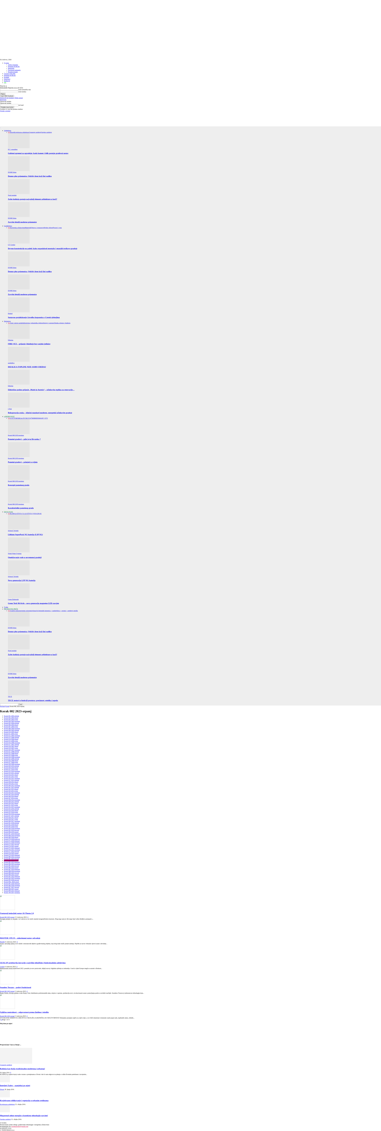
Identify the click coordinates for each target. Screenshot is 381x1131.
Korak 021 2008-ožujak (11, 752)
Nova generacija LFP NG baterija (21, 580)
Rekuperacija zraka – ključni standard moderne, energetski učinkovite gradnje (40, 413)
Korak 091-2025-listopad (12, 876)
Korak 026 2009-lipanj (11, 760)
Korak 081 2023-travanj (11, 859)
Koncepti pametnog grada (18, 485)
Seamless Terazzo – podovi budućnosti (15, 987)
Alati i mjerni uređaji (16, 323)
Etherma (10, 340)
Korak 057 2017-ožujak (11, 816)
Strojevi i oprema (48, 323)
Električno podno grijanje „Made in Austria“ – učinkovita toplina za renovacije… (41, 390)
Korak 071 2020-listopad (12, 841)
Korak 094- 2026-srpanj (11, 882)
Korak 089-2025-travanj (11, 873)
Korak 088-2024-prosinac (12, 871)
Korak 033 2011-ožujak (11, 773)
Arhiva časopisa (13, 65)
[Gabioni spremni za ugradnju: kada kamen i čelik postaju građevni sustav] (19, 147)
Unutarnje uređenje (35, 132)
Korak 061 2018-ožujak (11, 823)
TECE (10, 696)
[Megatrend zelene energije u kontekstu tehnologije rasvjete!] (5, 1112)
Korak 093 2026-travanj (11, 880)
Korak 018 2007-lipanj (11, 746)
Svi (9, 132)
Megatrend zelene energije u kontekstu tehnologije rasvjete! (24, 1116)
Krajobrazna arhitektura (21, 132)
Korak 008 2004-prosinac (12, 728)
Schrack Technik (13, 531)
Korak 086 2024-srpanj (11, 867)
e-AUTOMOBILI (15, 418)
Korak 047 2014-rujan (11, 798)
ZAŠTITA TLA (20, 513)
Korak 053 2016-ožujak (11, 809)
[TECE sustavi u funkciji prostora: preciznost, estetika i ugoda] (19, 695)
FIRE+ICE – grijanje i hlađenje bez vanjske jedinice (29, 344)
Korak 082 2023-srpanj (11, 860)
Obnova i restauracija (37, 228)
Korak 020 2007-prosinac (12, 750)
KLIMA (12, 513)
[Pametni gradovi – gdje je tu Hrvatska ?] (19, 433)
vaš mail (21, 105)
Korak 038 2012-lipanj (11, 782)
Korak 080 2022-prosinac (12, 857)
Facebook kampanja (14, 70)
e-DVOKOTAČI (26, 418)
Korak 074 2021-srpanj (11, 846)
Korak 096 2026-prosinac (12, 885)
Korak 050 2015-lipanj (11, 803)
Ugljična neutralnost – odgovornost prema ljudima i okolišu (24, 1012)
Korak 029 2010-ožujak (11, 766)
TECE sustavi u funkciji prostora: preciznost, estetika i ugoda (33, 700)
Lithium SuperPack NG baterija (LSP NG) (25, 534)
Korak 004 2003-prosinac (12, 721)
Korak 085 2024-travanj (11, 866)
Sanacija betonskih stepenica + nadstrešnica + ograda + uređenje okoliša (55, 611)
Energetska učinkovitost (17, 228)
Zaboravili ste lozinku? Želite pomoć (11, 98)
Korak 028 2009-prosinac (12, 764)
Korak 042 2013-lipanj (11, 789)
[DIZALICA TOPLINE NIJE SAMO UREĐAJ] (19, 361)
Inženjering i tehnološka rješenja (33, 323)
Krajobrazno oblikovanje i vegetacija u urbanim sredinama (24, 1100)
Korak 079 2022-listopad (12, 855)
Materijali (28, 228)
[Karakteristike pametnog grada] (19, 502)
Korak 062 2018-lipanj (11, 825)
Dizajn (12, 132)
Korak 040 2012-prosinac (12, 785)
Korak (7, 706)
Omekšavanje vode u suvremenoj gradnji (24, 557)
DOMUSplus (12, 172)
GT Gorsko (11, 245)
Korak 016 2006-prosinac (12, 743)
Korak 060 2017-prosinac (12, 821)
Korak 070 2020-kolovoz (12, 839)
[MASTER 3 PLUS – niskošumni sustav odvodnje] (7, 934)
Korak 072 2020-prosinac (12, 842)
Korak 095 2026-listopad (12, 884)
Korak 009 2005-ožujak (11, 730)
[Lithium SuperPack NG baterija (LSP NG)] (19, 529)
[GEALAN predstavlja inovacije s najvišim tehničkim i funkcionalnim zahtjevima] (7, 959)
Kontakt (6, 77)
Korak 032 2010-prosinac (12, 771)
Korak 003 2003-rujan (11, 719)
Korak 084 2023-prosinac (12, 864)
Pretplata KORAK (14, 66)
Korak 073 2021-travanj (11, 844)
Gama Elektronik (13, 599)
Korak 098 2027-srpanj (11, 889)
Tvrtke (6, 607)
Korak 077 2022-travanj (11, 851)
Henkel (10, 313)
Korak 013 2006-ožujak (11, 737)
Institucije (7, 81)
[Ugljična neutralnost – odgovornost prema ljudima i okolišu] (7, 1008)
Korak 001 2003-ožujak (11, 716)
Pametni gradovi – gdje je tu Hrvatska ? (24, 439)
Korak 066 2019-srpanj (11, 832)
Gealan (2, 966)
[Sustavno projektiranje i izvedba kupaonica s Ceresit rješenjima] (19, 312)
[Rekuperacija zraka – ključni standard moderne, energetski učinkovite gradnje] (19, 407)
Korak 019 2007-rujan (11, 748)
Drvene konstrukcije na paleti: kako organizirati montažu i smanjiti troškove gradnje (42, 248)
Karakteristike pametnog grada (21, 508)
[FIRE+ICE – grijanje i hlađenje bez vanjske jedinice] (19, 338)
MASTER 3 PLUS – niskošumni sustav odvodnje (20, 938)
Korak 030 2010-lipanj (11, 768)
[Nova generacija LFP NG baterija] (19, 575)
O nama (6, 63)
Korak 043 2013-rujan (11, 791)
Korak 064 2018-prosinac (12, 828)
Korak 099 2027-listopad (12, 891)
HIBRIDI (35, 418)
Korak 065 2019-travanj (11, 830)
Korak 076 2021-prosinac (12, 850)
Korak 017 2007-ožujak (11, 744)
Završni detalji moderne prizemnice (22, 222)
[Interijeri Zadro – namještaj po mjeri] (5, 1082)
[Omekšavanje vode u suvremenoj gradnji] (19, 552)
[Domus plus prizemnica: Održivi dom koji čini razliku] (19, 170)
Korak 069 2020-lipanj (11, 837)
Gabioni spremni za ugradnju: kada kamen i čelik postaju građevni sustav (38, 153)
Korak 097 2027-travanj (11, 887)
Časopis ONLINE (9, 74)
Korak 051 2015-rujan (11, 805)
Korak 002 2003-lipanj (11, 718)
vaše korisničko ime (24, 89)
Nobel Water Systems (14, 553)
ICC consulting (12, 149)
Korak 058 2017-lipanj (11, 818)
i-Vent (10, 409)
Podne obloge (48, 228)
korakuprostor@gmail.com (19, 1126)
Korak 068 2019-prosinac (16, 435)
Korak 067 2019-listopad (12, 834)
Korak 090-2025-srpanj (11, 875)
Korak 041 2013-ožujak (11, 787)
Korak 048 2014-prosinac (12, 800)
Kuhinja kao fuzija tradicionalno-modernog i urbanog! (22, 1069)
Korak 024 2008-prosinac (12, 757)
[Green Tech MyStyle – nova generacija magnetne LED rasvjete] (19, 598)
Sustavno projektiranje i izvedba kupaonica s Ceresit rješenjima (34, 317)
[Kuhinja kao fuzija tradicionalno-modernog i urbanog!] (16, 1063)
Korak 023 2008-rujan (11, 755)
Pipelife (2, 942)
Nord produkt (12, 195)
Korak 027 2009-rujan (11, 762)
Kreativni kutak (13, 72)
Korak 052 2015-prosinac (12, 807)
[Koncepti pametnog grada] (19, 479)
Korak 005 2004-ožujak (11, 723)
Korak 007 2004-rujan (11, 727)
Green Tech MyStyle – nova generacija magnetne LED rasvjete (33, 603)
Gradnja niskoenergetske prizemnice (21, 611)
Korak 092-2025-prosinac (12, 878)
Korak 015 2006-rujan (11, 741)
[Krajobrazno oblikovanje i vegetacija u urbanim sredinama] (5, 1097)
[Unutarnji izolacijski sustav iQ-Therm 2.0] (7, 909)
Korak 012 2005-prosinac (12, 735)
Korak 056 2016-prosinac (12, 814)
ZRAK (39, 513)
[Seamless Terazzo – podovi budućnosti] (7, 984)
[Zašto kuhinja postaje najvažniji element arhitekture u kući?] (19, 193)
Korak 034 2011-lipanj (11, 775)
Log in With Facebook (7, 96)
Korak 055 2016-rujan (11, 812)
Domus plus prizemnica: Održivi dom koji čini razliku (30, 176)
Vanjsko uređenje (46, 132)
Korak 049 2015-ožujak (11, 801)
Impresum (11, 68)
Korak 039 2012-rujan (11, 784)
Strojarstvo (7, 321)
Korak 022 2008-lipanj (11, 753)
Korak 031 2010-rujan (11, 769)
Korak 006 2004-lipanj (11, 725)
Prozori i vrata (57, 228)
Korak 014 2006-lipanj (11, 739)
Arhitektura (7, 130)
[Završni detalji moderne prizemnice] (19, 216)
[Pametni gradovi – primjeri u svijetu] (19, 456)
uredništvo (11, 363)
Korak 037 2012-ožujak (11, 780)
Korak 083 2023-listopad (12, 862)
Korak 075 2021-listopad (12, 848)
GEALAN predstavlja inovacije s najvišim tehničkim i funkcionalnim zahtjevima (33, 963)
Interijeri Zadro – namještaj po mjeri (15, 1086)
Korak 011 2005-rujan (11, 734)
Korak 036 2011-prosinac (12, 778)
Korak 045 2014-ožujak (11, 794)
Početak (2, 706)
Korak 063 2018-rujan (11, 826)
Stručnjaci (7, 79)
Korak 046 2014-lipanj (11, 796)
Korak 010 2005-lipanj (11, 732)
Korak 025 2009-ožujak (11, 759)
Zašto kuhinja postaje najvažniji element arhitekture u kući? (32, 199)
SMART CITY (43, 418)
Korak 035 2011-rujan (11, 776)
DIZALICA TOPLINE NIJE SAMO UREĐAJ (27, 367)
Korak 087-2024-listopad (12, 869)
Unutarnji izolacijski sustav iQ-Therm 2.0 (17, 913)
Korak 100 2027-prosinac (12, 892)
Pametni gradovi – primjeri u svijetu (23, 462)
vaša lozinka (22, 92)
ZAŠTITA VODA (31, 513)
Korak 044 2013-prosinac (12, 793)
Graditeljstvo (8, 226)
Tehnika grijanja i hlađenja (62, 323)
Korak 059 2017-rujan (11, 819)
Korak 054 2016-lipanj (11, 810)
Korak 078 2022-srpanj (11, 853)
